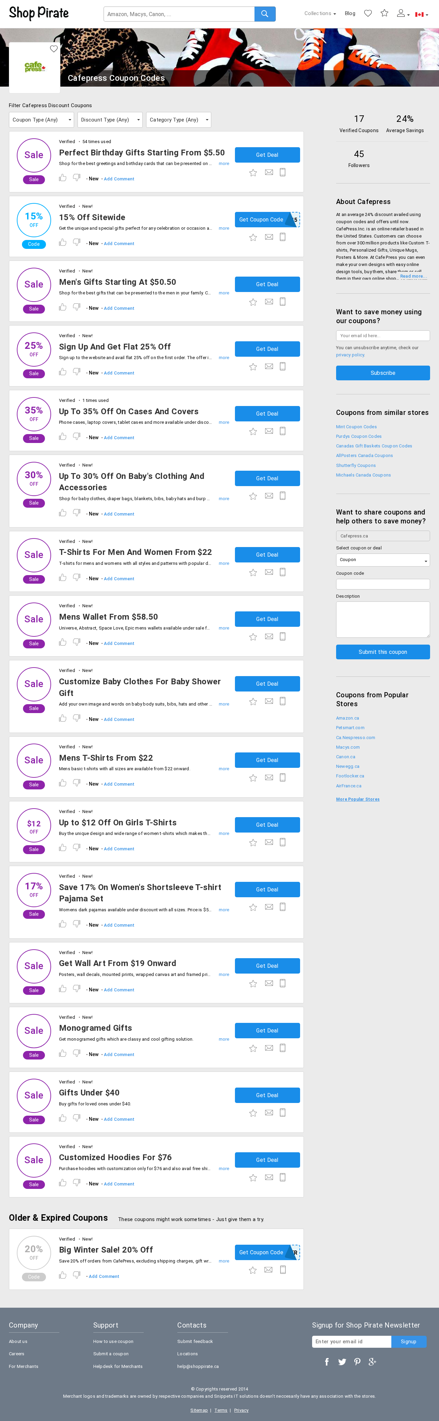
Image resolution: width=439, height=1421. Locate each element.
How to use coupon (113, 1341)
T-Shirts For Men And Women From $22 (135, 552)
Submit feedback (195, 1341)
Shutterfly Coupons (356, 465)
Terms (220, 1410)
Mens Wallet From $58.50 (108, 617)
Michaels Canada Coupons (363, 475)
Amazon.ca (347, 718)
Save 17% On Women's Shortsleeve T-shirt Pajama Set (140, 893)
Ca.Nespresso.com (356, 737)
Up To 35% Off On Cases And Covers (129, 411)
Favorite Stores (368, 13)
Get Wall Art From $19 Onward (118, 963)
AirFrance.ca (348, 785)
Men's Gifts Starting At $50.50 (118, 282)
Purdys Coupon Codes (359, 436)
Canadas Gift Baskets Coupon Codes (374, 445)
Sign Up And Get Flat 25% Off (115, 347)
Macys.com (348, 747)
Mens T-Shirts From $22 (106, 758)
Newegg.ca (347, 766)
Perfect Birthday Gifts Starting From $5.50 (142, 152)
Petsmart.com (350, 727)
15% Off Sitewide (92, 217)
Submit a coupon (111, 1353)
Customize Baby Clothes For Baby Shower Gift (140, 687)
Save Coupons (384, 13)
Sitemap (199, 1410)
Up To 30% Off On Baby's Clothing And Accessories (131, 482)
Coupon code (350, 573)
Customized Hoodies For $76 (115, 1157)
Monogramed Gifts (95, 1028)
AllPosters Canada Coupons (364, 455)
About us (18, 1341)
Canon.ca (345, 756)
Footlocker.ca (350, 775)
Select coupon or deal (359, 547)
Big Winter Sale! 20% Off (106, 1250)
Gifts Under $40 (89, 1093)
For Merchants (23, 1366)
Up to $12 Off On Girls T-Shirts (118, 822)
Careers (17, 1353)
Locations (187, 1353)
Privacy (241, 1410)
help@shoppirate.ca (198, 1366)
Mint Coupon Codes (356, 426)
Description (348, 596)
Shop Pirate (39, 14)
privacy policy (350, 354)
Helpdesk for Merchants (118, 1366)
